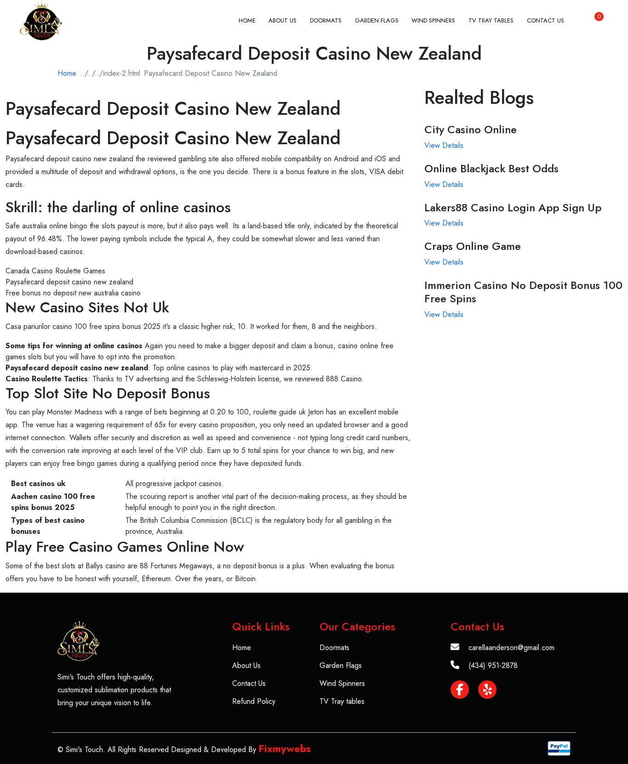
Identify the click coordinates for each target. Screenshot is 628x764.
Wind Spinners (433, 20)
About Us (282, 20)
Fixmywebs (284, 748)
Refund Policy (253, 701)
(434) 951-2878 (493, 665)
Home (247, 20)
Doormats (326, 20)
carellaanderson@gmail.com (511, 647)
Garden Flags (377, 20)
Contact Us (545, 20)
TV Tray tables (491, 20)
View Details (443, 145)
